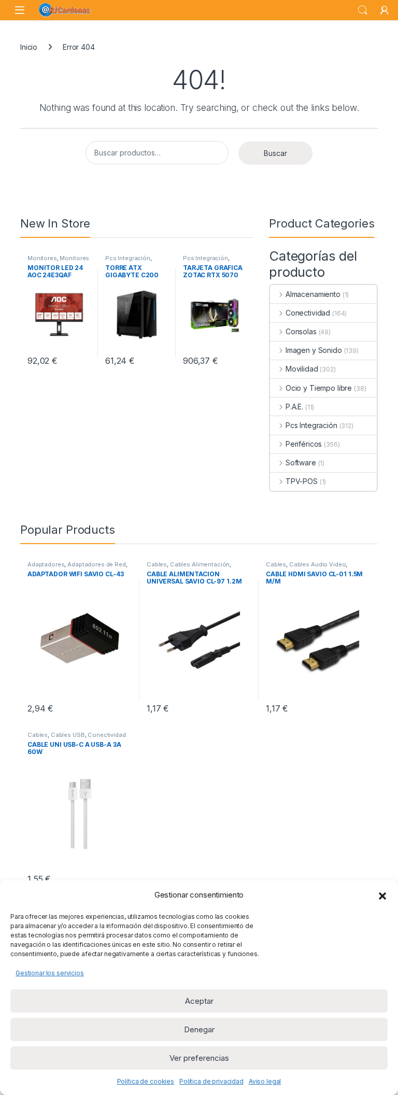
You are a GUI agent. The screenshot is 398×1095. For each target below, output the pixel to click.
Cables (157, 564)
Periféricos (304, 443)
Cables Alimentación (200, 564)
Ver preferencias (199, 1058)
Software (301, 462)
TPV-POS (302, 481)
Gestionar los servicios (50, 973)
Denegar (199, 1029)
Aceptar (199, 1001)
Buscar (275, 153)
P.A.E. (294, 406)
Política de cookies (145, 1081)
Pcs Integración (127, 258)
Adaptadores (45, 564)
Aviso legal (265, 1081)
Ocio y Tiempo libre (319, 387)
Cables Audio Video (317, 564)
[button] (382, 895)
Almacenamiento (313, 294)
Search (362, 10)
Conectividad (308, 312)
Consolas (301, 331)
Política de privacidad (211, 1081)
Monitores (42, 258)
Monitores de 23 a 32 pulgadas (58, 261)
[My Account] (384, 10)
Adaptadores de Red (96, 564)
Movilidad (302, 368)
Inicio (28, 46)
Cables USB (68, 734)
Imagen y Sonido (314, 350)
